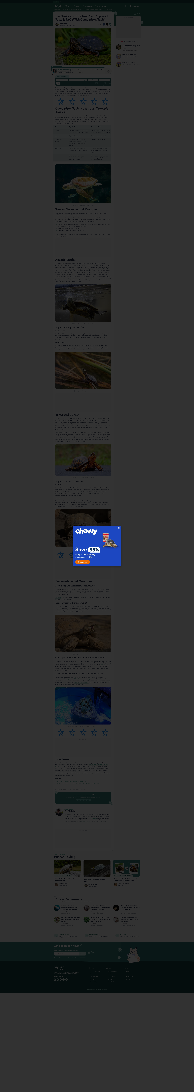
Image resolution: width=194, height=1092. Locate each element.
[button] (119, 528)
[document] (97, 546)
